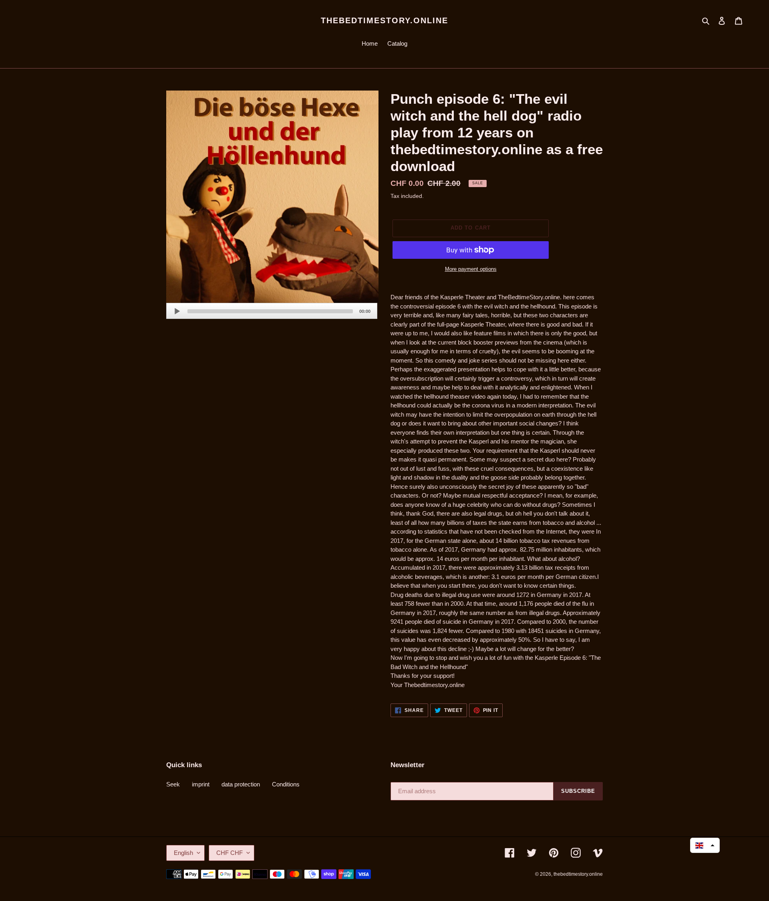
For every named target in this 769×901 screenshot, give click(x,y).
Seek (173, 784)
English (183, 852)
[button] (704, 845)
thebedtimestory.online (384, 20)
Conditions (286, 784)
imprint (200, 784)
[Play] (177, 311)
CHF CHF (229, 852)
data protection (240, 784)
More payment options (471, 269)
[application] (271, 311)
